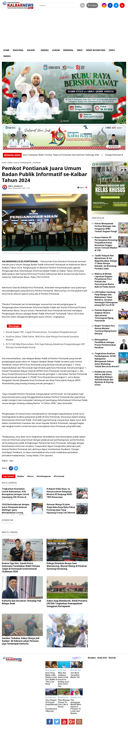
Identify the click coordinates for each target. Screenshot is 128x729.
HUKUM (56, 50)
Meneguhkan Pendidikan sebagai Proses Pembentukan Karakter (105, 343)
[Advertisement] (64, 28)
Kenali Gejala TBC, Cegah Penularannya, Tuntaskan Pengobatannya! (41, 332)
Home (4, 162)
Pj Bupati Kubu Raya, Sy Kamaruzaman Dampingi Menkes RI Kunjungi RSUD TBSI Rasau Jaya (59, 492)
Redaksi (92, 657)
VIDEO (112, 50)
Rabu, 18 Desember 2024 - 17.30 (19, 188)
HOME (6, 50)
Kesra (16, 162)
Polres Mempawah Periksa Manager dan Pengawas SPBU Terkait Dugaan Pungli (106, 227)
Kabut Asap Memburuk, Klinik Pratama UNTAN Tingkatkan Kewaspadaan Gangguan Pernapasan (67, 603)
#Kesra (30, 476)
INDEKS (7, 56)
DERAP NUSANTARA (95, 50)
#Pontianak (59, 476)
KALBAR (31, 50)
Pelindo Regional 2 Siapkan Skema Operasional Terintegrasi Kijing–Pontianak (104, 315)
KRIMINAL (68, 50)
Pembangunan (26, 162)
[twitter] (116, 5)
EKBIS (79, 50)
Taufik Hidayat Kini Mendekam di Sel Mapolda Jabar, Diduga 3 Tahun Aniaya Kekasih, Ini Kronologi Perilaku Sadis (106, 262)
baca (81, 187)
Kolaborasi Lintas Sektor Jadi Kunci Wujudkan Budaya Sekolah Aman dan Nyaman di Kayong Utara (104, 378)
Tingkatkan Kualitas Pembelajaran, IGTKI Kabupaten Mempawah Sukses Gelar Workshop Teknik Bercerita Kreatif (107, 360)
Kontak (112, 657)
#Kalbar (20, 476)
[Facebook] (11, 468)
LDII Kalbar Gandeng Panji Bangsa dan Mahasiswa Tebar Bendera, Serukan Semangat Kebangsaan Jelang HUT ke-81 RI (106, 298)
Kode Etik (102, 657)
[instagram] (104, 5)
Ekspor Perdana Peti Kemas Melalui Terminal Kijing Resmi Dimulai (105, 329)
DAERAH (45, 50)
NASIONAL (18, 50)
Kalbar (10, 162)
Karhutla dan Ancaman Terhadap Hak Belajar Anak (21, 602)
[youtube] (122, 5)
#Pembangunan (43, 476)
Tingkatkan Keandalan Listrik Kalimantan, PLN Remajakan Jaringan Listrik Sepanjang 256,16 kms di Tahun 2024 (15, 494)
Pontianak (37, 162)
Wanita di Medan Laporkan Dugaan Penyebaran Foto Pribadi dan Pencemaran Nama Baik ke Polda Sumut (105, 280)
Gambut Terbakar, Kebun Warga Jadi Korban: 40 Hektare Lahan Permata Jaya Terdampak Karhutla (20, 641)
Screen (93, 5)
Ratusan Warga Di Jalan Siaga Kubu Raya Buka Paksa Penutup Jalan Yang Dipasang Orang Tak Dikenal (61, 508)
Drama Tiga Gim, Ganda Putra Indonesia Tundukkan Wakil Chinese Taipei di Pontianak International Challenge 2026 (21, 567)
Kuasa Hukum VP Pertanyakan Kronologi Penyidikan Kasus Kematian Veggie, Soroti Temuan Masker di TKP (106, 244)
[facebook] (110, 5)
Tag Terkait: (8, 476)
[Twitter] (16, 468)
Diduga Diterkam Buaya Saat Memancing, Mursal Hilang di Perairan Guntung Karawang (67, 566)
